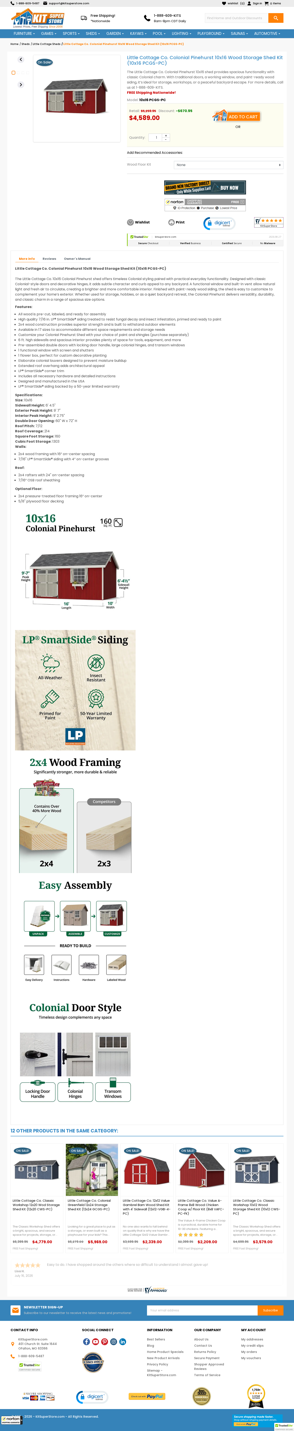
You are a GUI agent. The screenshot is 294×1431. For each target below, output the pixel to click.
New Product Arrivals (163, 1358)
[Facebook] (86, 1341)
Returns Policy (205, 1352)
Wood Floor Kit (139, 164)
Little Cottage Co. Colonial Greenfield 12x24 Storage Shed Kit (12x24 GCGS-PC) (89, 1204)
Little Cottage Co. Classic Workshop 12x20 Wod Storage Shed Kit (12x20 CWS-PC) (36, 1204)
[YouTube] (95, 1341)
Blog (150, 1345)
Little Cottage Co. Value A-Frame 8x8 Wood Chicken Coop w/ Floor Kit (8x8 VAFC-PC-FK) (201, 1207)
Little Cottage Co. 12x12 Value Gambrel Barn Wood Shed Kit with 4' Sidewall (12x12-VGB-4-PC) (146, 1207)
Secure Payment (207, 1358)
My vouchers (251, 1358)
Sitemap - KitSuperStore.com (161, 1372)
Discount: (167, 110)
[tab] (27, 259)
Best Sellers (156, 1339)
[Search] (275, 18)
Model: (133, 99)
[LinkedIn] (122, 1341)
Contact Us (203, 1345)
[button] (12, 1420)
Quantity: (137, 137)
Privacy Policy (157, 1364)
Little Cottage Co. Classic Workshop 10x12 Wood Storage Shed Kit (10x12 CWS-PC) (256, 1207)
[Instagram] (113, 1341)
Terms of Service (207, 1375)
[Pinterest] (104, 1341)
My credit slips (252, 1345)
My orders (249, 1352)
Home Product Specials (165, 1352)
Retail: (134, 110)
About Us (201, 1339)
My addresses (252, 1339)
